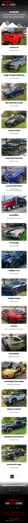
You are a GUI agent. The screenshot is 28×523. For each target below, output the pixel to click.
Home (3, 512)
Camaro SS (14, 47)
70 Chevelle (14, 243)
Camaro (14, 326)
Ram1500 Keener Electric (14, 437)
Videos (17, 514)
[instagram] (10, 507)
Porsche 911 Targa (14, 464)
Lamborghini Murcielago (14, 381)
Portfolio (13, 512)
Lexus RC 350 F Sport (14, 186)
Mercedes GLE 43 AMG (14, 103)
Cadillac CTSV (14, 270)
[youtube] (17, 507)
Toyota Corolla (14, 130)
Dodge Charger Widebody (14, 75)
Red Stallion (14, 215)
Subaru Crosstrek (14, 409)
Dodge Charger (14, 298)
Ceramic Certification (8, 514)
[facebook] (13, 507)
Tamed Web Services (18, 520)
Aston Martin (14, 354)
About (7, 512)
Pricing (22, 514)
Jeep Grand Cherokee (14, 158)
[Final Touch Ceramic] (8, 5)
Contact (13, 516)
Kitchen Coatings (20, 512)
